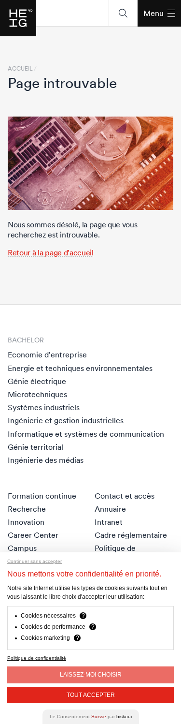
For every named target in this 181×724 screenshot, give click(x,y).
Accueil (20, 68)
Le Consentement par (91, 716)
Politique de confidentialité (36, 658)
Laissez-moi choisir (91, 674)
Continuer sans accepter (34, 561)
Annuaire (110, 509)
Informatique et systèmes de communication (86, 434)
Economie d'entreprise (47, 354)
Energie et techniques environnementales (80, 368)
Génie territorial (35, 447)
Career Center (33, 535)
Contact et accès (124, 496)
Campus (22, 548)
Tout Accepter (91, 695)
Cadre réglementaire (131, 535)
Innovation (26, 522)
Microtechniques (37, 394)
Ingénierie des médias (46, 460)
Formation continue (42, 496)
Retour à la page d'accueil (51, 252)
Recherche (27, 509)
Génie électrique (37, 381)
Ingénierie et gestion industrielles (66, 420)
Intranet (109, 522)
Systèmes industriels (44, 407)
